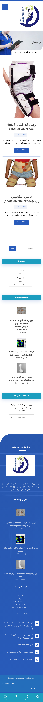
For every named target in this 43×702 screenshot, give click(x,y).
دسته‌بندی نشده (20, 285)
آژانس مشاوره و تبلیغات (19, 607)
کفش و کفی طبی (19, 601)
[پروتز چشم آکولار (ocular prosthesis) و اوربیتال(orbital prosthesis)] (21, 311)
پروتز (20, 281)
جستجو (12, 248)
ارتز (20, 274)
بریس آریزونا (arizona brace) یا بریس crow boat (21, 379)
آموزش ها (20, 270)
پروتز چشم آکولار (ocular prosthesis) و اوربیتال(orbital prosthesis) (21, 325)
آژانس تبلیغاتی (20, 678)
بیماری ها (20, 277)
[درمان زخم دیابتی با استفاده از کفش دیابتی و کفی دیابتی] (21, 343)
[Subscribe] (12, 417)
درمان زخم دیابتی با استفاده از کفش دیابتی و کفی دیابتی (21, 353)
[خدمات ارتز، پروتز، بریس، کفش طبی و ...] (29, 15)
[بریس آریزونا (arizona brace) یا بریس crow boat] (21, 368)
